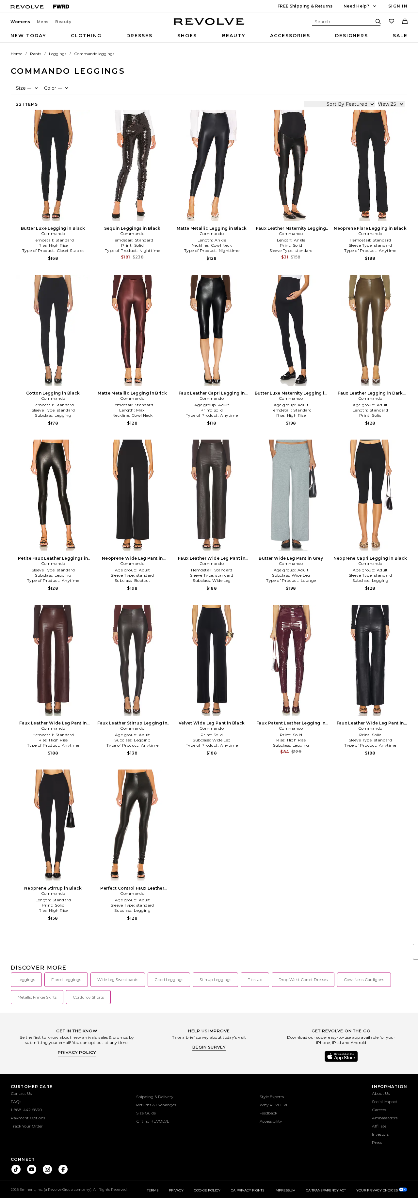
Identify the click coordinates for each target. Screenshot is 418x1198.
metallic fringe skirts (37, 997)
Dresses (139, 36)
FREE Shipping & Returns (305, 6)
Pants (35, 53)
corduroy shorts (88, 997)
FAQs (16, 1101)
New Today (28, 36)
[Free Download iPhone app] (341, 1061)
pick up (255, 979)
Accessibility (271, 1121)
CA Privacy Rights (247, 1190)
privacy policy (77, 1052)
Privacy (176, 1190)
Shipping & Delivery (154, 1096)
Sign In (398, 6)
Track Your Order (27, 1126)
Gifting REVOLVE (152, 1121)
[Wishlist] (391, 22)
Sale (400, 36)
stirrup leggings (215, 979)
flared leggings (66, 979)
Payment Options (28, 1117)
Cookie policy (207, 1190)
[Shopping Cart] (405, 22)
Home (16, 53)
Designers (351, 36)
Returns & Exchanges (156, 1104)
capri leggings (168, 979)
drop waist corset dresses (303, 979)
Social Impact (384, 1101)
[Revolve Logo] (209, 25)
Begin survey (209, 1047)
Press (377, 1142)
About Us (381, 1093)
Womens (20, 22)
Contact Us (21, 1093)
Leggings (57, 53)
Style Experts (272, 1096)
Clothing (86, 36)
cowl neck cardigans (364, 979)
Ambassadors (384, 1117)
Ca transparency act (326, 1190)
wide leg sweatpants (117, 979)
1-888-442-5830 (26, 1109)
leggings (26, 979)
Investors (380, 1134)
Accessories (290, 36)
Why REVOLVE (274, 1104)
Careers (379, 1109)
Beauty (63, 22)
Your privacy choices (377, 1190)
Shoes (187, 36)
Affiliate (379, 1126)
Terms (152, 1190)
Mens (43, 22)
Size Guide (146, 1113)
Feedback (268, 1113)
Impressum (285, 1190)
